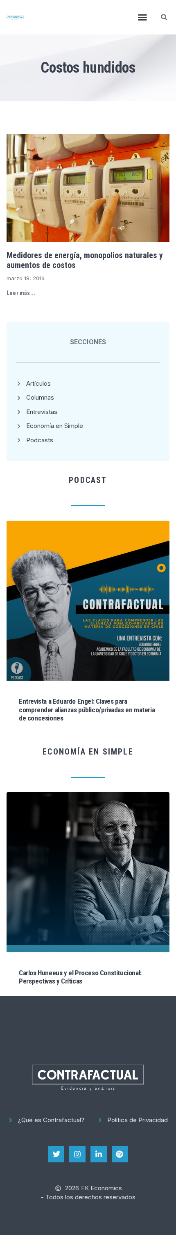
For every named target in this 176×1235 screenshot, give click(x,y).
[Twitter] (56, 1154)
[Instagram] (77, 1154)
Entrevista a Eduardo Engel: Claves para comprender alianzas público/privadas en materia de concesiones (87, 709)
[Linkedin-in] (98, 1154)
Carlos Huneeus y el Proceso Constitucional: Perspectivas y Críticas (80, 977)
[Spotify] (120, 1154)
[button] (142, 17)
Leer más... (21, 293)
